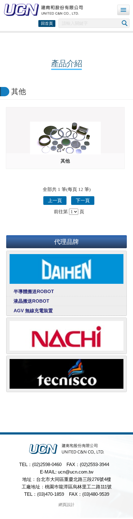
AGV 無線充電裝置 (33, 310)
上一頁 (55, 200)
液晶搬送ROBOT (31, 301)
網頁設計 (66, 504)
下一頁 (83, 200)
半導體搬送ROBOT (34, 291)
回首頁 (47, 23)
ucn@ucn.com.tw (75, 471)
